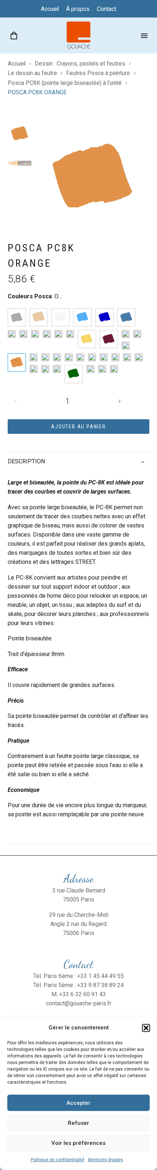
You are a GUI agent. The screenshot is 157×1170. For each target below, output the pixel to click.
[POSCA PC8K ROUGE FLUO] (127, 357)
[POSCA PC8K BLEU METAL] (126, 317)
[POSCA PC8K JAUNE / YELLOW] (58, 334)
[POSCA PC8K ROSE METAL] (92, 357)
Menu (144, 35)
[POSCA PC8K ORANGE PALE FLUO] (57, 357)
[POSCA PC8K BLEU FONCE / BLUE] (104, 317)
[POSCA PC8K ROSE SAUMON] (104, 357)
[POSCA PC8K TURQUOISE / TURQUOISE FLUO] (34, 369)
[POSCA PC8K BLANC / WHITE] (60, 317)
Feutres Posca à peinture (98, 73)
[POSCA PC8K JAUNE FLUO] (70, 334)
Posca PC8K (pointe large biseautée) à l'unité (65, 82)
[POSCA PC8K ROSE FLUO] (80, 357)
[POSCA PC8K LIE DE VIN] (109, 339)
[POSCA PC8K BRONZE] (12, 334)
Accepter (78, 1103)
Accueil (17, 63)
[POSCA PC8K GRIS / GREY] (23, 334)
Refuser (78, 1123)
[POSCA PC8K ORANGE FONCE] (45, 357)
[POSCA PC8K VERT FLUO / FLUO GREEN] (57, 369)
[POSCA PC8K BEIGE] (39, 317)
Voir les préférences (78, 1143)
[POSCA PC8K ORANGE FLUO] (34, 357)
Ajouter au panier (78, 426)
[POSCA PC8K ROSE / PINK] (69, 357)
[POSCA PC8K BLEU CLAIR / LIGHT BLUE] (82, 317)
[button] (146, 1028)
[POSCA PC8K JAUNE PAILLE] (87, 339)
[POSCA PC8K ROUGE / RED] (115, 357)
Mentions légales (105, 1159)
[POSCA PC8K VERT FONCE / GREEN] (74, 374)
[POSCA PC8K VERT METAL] (91, 369)
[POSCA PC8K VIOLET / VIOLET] (102, 369)
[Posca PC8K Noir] (137, 334)
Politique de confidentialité (57, 1159)
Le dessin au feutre (32, 73)
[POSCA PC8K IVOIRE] (47, 334)
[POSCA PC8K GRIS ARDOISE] (35, 334)
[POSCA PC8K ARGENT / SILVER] (17, 317)
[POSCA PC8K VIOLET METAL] (114, 369)
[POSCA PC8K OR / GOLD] (126, 346)
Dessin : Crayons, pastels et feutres (80, 63)
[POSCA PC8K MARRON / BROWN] (126, 334)
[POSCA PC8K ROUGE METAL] (139, 357)
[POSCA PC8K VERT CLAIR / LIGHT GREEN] (45, 369)
